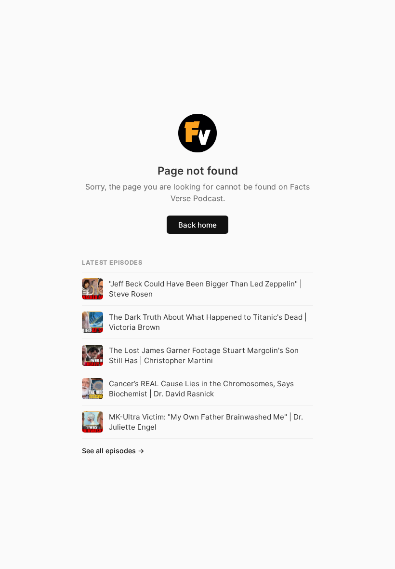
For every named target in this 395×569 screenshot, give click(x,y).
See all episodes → (113, 451)
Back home (197, 225)
